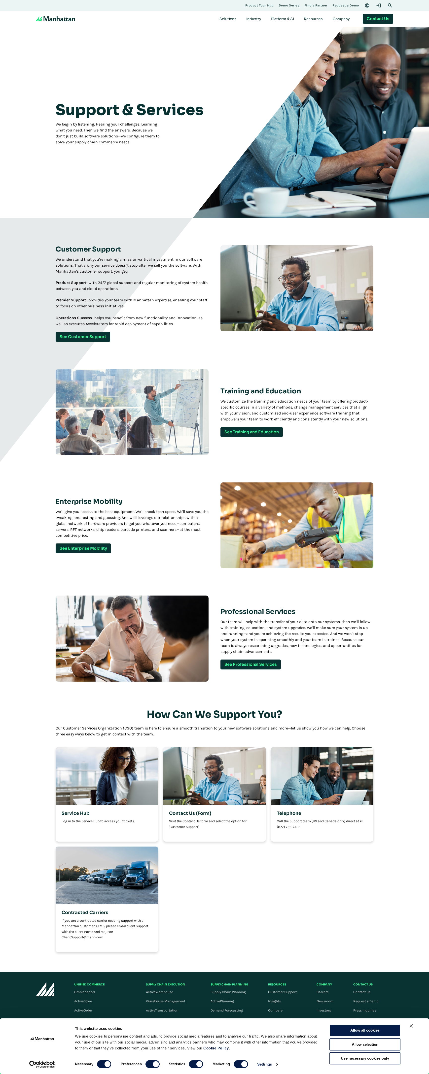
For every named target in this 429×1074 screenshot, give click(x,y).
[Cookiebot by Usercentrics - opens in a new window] (42, 1064)
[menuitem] (227, 19)
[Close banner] (411, 1026)
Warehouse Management (165, 1001)
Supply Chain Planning (228, 992)
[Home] (55, 18)
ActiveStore (83, 1001)
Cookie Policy (216, 1048)
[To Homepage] (45, 989)
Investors (324, 1010)
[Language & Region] (367, 5)
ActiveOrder (83, 1010)
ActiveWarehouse (159, 992)
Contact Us (361, 992)
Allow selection (365, 1044)
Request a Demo (366, 1001)
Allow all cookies (365, 1030)
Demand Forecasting (227, 1010)
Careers (322, 992)
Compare (275, 1010)
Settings (264, 1064)
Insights (274, 1001)
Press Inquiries (364, 1010)
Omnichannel (84, 992)
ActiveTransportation (162, 1010)
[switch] (152, 1064)
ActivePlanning (222, 1001)
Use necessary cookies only (365, 1058)
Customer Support (282, 992)
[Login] (378, 5)
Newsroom (325, 1001)
